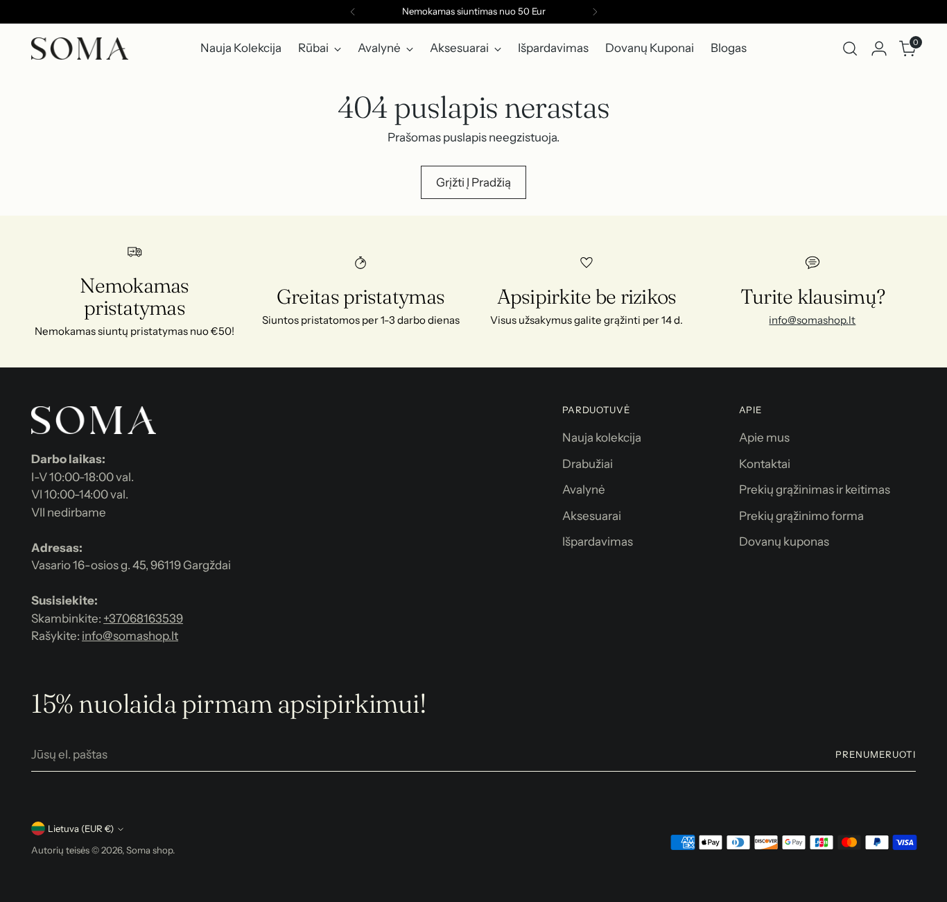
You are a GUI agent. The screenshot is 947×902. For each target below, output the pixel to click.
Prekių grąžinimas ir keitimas (814, 489)
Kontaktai (764, 464)
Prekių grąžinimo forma (801, 516)
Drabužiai (587, 464)
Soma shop (149, 850)
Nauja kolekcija (601, 437)
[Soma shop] (79, 48)
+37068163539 (143, 618)
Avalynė (583, 489)
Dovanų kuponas (784, 541)
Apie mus (764, 437)
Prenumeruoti (875, 754)
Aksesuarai (591, 516)
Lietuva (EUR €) (81, 828)
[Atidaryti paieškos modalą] (850, 48)
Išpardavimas (597, 541)
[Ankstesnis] (353, 12)
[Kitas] (595, 12)
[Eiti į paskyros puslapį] (879, 48)
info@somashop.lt (812, 320)
